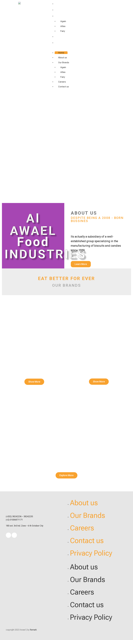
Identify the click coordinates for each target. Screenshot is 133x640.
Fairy (62, 31)
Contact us (62, 42)
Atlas (62, 26)
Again (63, 21)
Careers (60, 36)
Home (59, 3)
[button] (91, 49)
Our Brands (62, 16)
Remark (33, 630)
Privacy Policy (91, 553)
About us (61, 9)
